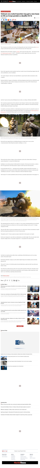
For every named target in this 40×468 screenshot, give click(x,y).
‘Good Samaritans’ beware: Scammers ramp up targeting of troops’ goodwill (13, 303)
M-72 (37, 47)
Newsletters (13, 456)
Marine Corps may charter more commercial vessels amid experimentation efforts (16, 404)
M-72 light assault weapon (6, 53)
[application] (20, 342)
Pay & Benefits (18, 1)
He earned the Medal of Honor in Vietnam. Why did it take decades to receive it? (15, 406)
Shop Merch (13, 459)
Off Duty (35, 1)
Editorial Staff (22, 459)
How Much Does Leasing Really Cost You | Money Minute (15, 366)
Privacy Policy (4, 455)
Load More (20, 326)
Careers (31, 456)
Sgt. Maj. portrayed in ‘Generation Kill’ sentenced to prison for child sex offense (15, 412)
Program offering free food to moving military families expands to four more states (13, 311)
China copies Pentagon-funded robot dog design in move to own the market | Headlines (19, 361)
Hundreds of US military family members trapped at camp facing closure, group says (16, 414)
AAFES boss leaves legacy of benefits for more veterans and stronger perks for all (13, 286)
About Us (31, 455)
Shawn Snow (4, 17)
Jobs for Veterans (32, 457)
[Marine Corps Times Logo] (12, 1)
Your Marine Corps (5, 11)
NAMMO (18, 51)
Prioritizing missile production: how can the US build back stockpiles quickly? (18, 356)
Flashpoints (23, 1)
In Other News (4, 284)
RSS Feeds (13, 457)
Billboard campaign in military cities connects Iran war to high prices (13, 409)
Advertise (22, 455)
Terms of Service (4, 456)
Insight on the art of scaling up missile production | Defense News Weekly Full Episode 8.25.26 (16, 354)
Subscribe (13, 455)
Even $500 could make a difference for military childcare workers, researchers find (13, 319)
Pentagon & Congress (29, 1)
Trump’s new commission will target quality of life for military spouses (13, 294)
